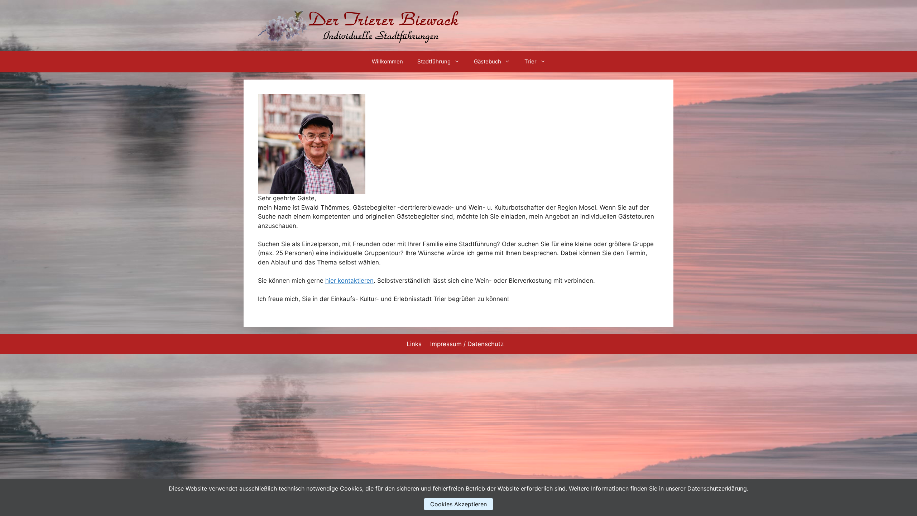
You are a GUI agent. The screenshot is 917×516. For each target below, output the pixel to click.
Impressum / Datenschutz (467, 344)
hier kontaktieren (349, 280)
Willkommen (387, 61)
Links (414, 344)
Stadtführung (434, 61)
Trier (530, 61)
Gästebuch (487, 61)
